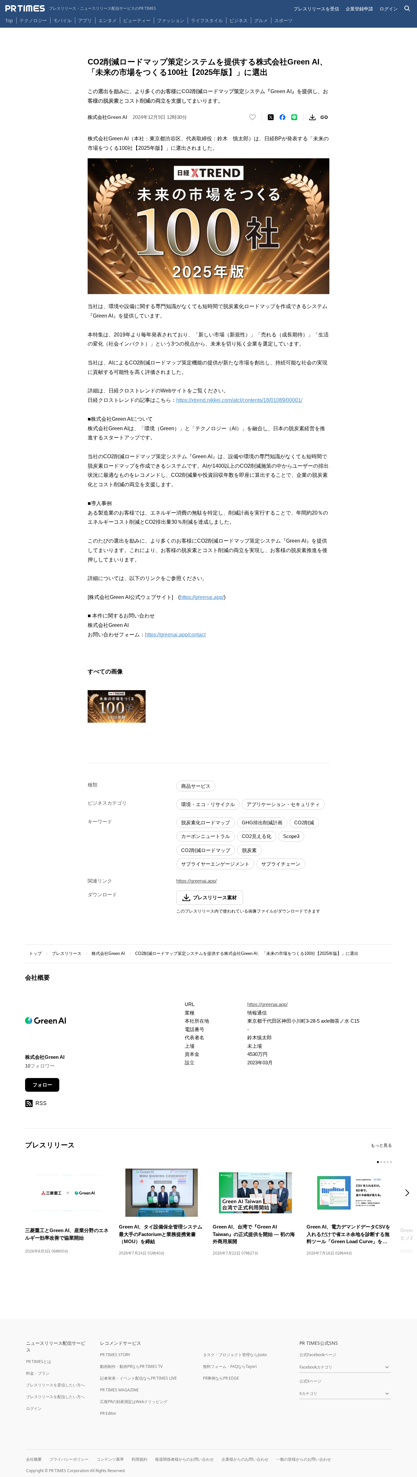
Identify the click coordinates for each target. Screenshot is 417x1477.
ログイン (389, 9)
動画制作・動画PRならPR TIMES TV (131, 1366)
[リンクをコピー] (324, 117)
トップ (35, 953)
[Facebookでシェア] (282, 117)
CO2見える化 (256, 836)
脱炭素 (249, 850)
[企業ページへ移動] (45, 1022)
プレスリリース (66, 953)
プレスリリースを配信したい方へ (55, 1396)
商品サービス (195, 786)
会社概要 (34, 1459)
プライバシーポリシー (69, 1459)
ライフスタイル (207, 20)
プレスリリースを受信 (316, 9)
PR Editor (108, 1413)
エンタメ (107, 20)
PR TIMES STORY (115, 1354)
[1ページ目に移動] (378, 1162)
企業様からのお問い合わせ (245, 1459)
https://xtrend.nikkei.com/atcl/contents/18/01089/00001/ (239, 400)
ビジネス (238, 20)
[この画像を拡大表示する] (117, 706)
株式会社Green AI (108, 953)
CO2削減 (304, 822)
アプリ (85, 20)
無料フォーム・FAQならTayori (230, 1366)
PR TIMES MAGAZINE (119, 1390)
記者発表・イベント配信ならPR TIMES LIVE (138, 1378)
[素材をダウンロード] (312, 117)
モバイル (62, 20)
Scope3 (291, 836)
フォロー (42, 1084)
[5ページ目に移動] (391, 1162)
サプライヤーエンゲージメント (215, 864)
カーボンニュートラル (205, 836)
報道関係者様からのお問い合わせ (184, 1459)
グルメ (261, 20)
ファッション (170, 20)
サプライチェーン (280, 864)
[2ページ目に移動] (381, 1162)
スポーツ (283, 20)
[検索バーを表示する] (407, 8)
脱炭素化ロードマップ (205, 822)
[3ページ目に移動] (384, 1162)
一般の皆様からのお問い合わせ (303, 1459)
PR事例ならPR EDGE (221, 1378)
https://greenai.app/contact (175, 634)
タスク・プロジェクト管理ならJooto (235, 1354)
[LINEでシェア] (294, 117)
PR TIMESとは (38, 1361)
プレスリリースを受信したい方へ (55, 1385)
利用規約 (139, 1459)
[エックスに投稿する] (271, 117)
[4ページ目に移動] (388, 1162)
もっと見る (381, 1145)
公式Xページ (310, 1381)
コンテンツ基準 (110, 1459)
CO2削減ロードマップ (205, 850)
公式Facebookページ (317, 1354)
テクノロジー (33, 20)
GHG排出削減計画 (262, 822)
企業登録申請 (359, 9)
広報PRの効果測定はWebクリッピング (133, 1401)
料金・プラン (38, 1373)
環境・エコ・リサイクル (208, 804)
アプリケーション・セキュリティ (283, 804)
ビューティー (137, 20)
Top (9, 20)
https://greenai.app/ (202, 597)
